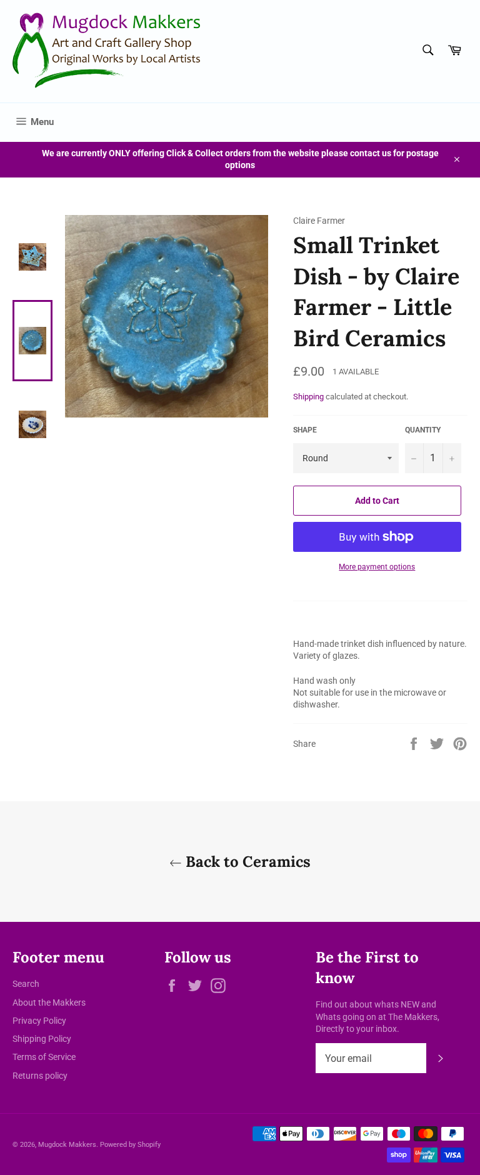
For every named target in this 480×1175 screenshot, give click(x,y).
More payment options (377, 566)
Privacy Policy (39, 1021)
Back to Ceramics (246, 861)
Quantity (423, 430)
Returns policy (40, 1076)
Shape (305, 430)
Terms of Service (44, 1057)
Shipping (308, 396)
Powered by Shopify (130, 1145)
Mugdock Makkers (67, 1145)
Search (25, 984)
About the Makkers (49, 1003)
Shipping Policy (41, 1039)
